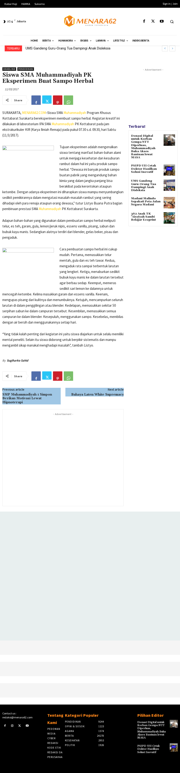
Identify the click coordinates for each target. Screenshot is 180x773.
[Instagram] (12, 725)
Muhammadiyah (75, 112)
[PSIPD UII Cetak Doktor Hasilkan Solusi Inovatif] (169, 170)
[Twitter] (153, 21)
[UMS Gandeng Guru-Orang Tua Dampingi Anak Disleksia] (169, 185)
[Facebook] (144, 21)
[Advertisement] (63, 459)
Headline (9, 69)
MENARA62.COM (34, 112)
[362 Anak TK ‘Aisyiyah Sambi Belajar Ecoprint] (169, 218)
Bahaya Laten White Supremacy (97, 394)
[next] (172, 48)
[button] (172, 21)
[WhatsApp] (68, 100)
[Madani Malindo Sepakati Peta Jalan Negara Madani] (169, 202)
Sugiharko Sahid (17, 360)
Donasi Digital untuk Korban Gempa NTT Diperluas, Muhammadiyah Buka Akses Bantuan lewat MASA (143, 146)
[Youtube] (161, 21)
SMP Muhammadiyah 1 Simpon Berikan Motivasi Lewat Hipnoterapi (27, 398)
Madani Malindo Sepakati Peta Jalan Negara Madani (66, 48)
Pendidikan (25, 69)
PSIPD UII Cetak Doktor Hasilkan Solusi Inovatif (144, 168)
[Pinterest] (57, 100)
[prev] (165, 48)
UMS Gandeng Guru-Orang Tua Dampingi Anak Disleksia (143, 185)
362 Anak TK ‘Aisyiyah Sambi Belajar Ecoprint (143, 217)
